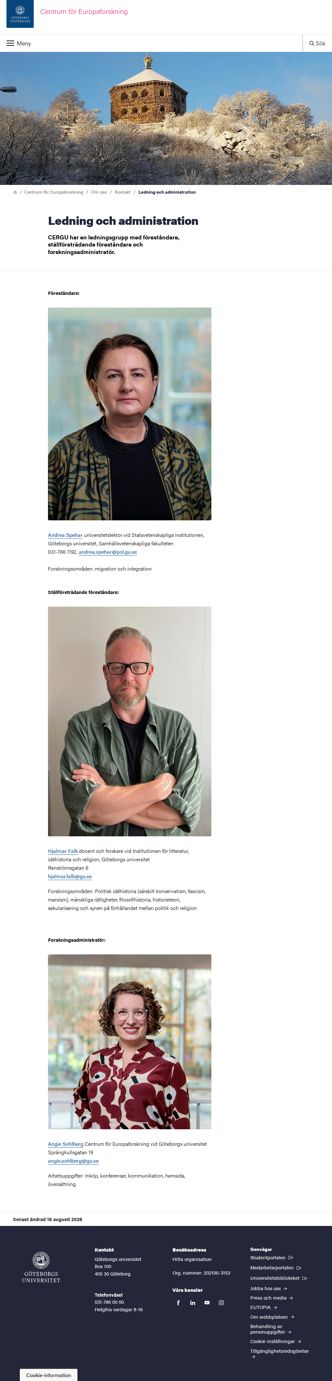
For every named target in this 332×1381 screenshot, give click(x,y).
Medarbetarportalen (276, 1267)
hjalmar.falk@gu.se (70, 876)
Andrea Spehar (65, 535)
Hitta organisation (192, 1258)
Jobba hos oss (266, 1288)
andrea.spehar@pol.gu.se (108, 551)
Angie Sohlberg (65, 1143)
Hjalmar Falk (63, 850)
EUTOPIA (261, 1306)
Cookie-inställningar (273, 1341)
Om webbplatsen (269, 1316)
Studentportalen (272, 1257)
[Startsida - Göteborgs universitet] (41, 1267)
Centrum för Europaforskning (53, 191)
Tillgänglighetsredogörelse (279, 1350)
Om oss (99, 191)
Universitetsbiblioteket (279, 1277)
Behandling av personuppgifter (268, 1329)
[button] (151, 43)
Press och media (269, 1297)
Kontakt (123, 191)
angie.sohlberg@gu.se (73, 1160)
